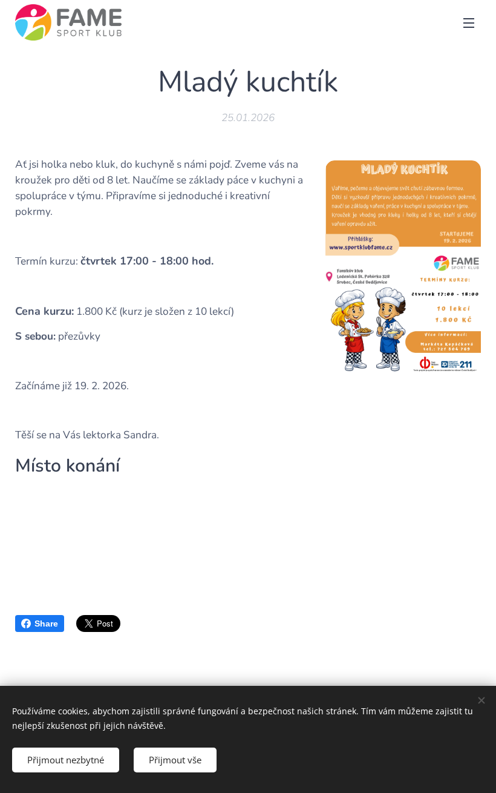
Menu (469, 22)
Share (46, 623)
